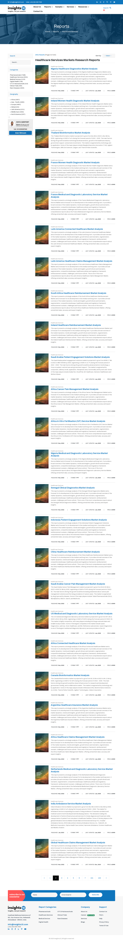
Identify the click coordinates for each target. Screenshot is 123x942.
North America (18, 114)
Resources (82, 7)
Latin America (18, 109)
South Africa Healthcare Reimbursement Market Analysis (78, 293)
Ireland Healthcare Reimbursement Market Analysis (76, 325)
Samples (58, 7)
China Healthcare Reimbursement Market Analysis (75, 552)
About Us (37, 7)
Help (100, 918)
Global (15, 107)
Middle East (17, 112)
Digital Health (16, 81)
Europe (16, 104)
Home (47, 32)
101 (92, 878)
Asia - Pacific (17, 102)
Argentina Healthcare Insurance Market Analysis (74, 705)
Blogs (83, 922)
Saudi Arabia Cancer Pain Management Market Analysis (78, 584)
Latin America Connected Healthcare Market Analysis (77, 229)
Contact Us (38, 11)
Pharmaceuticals (18, 75)
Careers (87, 915)
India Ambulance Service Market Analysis (71, 804)
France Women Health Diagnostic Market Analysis (75, 162)
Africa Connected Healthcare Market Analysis (73, 643)
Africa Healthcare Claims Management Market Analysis (78, 737)
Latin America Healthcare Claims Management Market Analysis (81, 261)
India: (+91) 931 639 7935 (34, 2)
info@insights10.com (17, 2)
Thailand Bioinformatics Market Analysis (70, 133)
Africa (15, 99)
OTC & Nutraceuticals (19, 83)
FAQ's (101, 915)
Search (106, 8)
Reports (47, 7)
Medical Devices (17, 79)
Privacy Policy (104, 922)
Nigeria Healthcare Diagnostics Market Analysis (74, 69)
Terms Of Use (103, 925)
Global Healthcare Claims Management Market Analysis (78, 842)
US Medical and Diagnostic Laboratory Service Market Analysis (81, 613)
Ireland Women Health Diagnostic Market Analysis (75, 101)
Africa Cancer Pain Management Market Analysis (74, 389)
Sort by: (98, 56)
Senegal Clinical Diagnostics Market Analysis (73, 488)
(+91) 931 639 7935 (14, 926)
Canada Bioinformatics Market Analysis (70, 675)
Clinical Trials (16, 86)
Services (70, 7)
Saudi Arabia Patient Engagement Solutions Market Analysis (80, 357)
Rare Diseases (17, 88)
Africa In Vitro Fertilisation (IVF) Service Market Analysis (78, 421)
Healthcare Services (19, 77)
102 (99, 878)
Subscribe (95, 895)
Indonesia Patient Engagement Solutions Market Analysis (79, 520)
